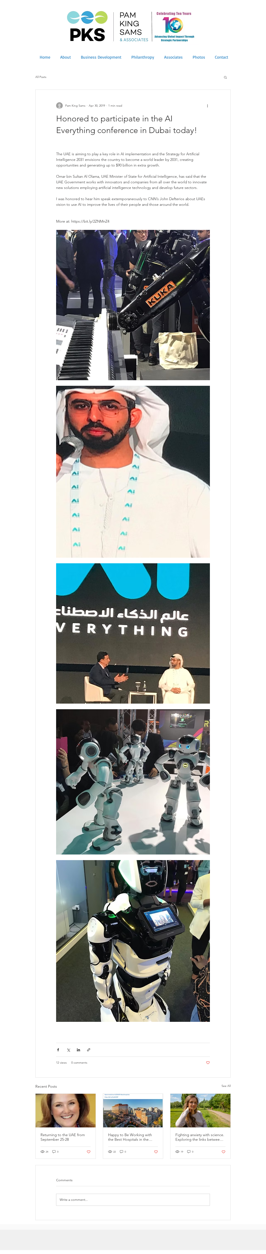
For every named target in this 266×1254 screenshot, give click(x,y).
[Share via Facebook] (58, 1050)
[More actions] (207, 105)
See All (226, 1086)
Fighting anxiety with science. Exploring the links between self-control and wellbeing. (199, 1137)
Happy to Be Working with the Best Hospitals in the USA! (130, 1137)
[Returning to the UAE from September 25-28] (66, 1110)
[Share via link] (89, 1050)
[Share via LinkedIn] (78, 1050)
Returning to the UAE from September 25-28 (63, 1137)
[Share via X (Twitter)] (68, 1050)
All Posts (40, 77)
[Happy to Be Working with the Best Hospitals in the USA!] (133, 1110)
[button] (225, 77)
